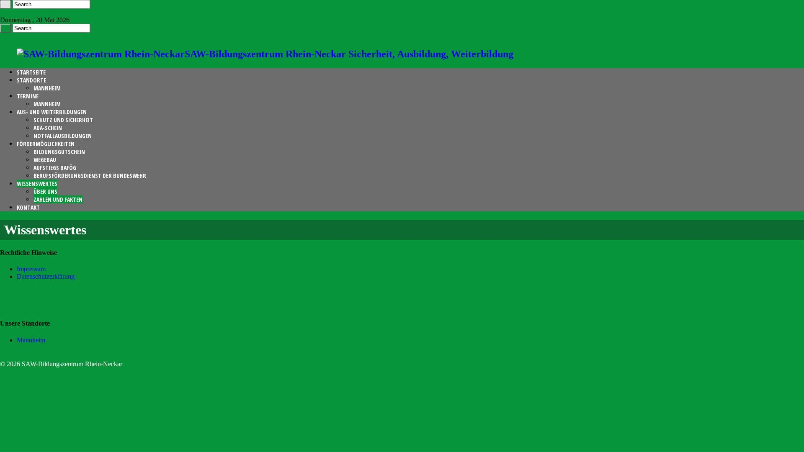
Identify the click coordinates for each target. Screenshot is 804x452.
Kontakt (28, 207)
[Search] (5, 4)
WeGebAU (45, 160)
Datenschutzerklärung (46, 276)
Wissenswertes (37, 183)
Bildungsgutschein (59, 152)
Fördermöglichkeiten (46, 144)
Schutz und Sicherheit (63, 120)
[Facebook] (2, 12)
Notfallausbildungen (63, 136)
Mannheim (47, 88)
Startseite (31, 72)
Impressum (31, 268)
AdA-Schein (48, 128)
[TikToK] (9, 12)
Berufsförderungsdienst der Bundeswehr (90, 176)
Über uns (45, 191)
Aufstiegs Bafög (55, 168)
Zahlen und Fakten (58, 199)
